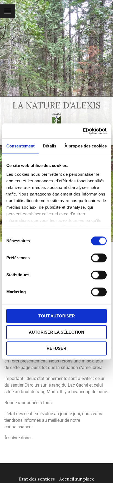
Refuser (56, 348)
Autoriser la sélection (56, 332)
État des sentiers (37, 479)
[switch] (99, 257)
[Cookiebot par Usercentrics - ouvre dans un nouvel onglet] (83, 131)
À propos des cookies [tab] (85, 146)
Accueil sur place (76, 479)
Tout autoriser (56, 316)
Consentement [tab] (20, 146)
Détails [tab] (49, 146)
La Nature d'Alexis (56, 105)
